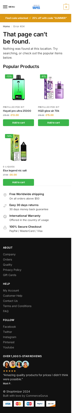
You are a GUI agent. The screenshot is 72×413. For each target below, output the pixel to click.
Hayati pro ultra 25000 (17, 110)
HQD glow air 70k (48, 110)
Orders (7, 259)
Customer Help (12, 295)
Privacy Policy (12, 269)
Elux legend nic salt (15, 170)
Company (9, 254)
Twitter (7, 331)
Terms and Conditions (17, 306)
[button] (65, 7)
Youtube (8, 347)
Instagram (9, 337)
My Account (11, 290)
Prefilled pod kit (13, 107)
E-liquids (8, 166)
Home (6, 26)
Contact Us (10, 300)
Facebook (9, 326)
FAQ (6, 311)
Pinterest (9, 342)
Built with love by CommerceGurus (25, 395)
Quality (7, 264)
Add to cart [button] (18, 122)
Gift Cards (9, 275)
